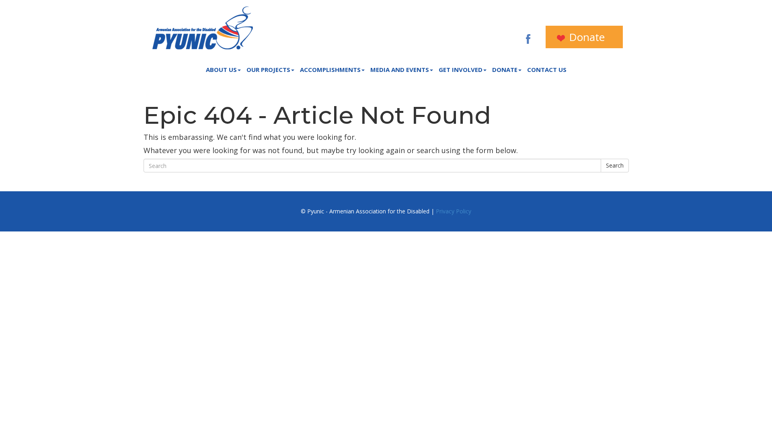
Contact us (547, 70)
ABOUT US (221, 70)
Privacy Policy (453, 211)
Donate (585, 37)
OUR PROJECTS (268, 70)
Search (615, 165)
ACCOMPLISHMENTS (330, 70)
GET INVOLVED (460, 70)
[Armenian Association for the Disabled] (202, 27)
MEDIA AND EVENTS (399, 70)
